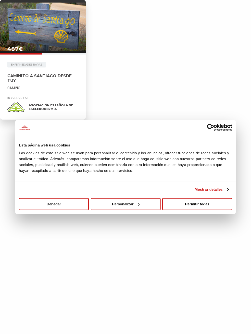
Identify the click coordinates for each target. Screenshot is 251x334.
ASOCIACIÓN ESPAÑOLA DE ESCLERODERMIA (51, 107)
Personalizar (123, 204)
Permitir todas (197, 204)
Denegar (54, 204)
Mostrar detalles (209, 189)
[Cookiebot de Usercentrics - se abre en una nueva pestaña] (210, 127)
